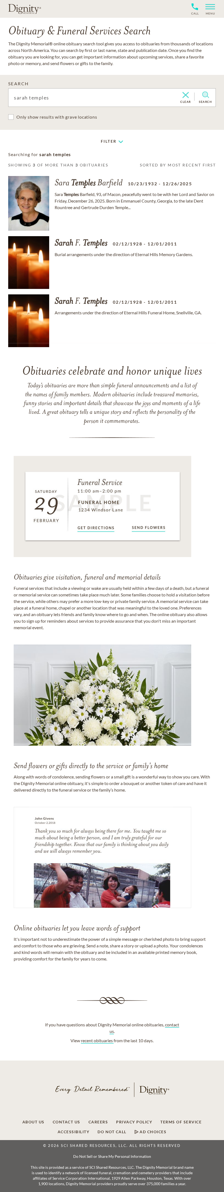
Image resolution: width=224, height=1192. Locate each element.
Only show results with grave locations (56, 116)
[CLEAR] (185, 95)
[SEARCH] (205, 95)
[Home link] (24, 9)
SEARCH (18, 83)
